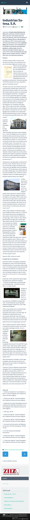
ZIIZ (4, 2)
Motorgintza (7, 505)
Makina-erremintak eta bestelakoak (14, 449)
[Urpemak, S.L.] (24, 454)
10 (25, 383)
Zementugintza (8, 508)
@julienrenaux (25, 518)
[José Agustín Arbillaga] (5, 454)
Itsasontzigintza (8, 497)
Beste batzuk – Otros (10, 494)
